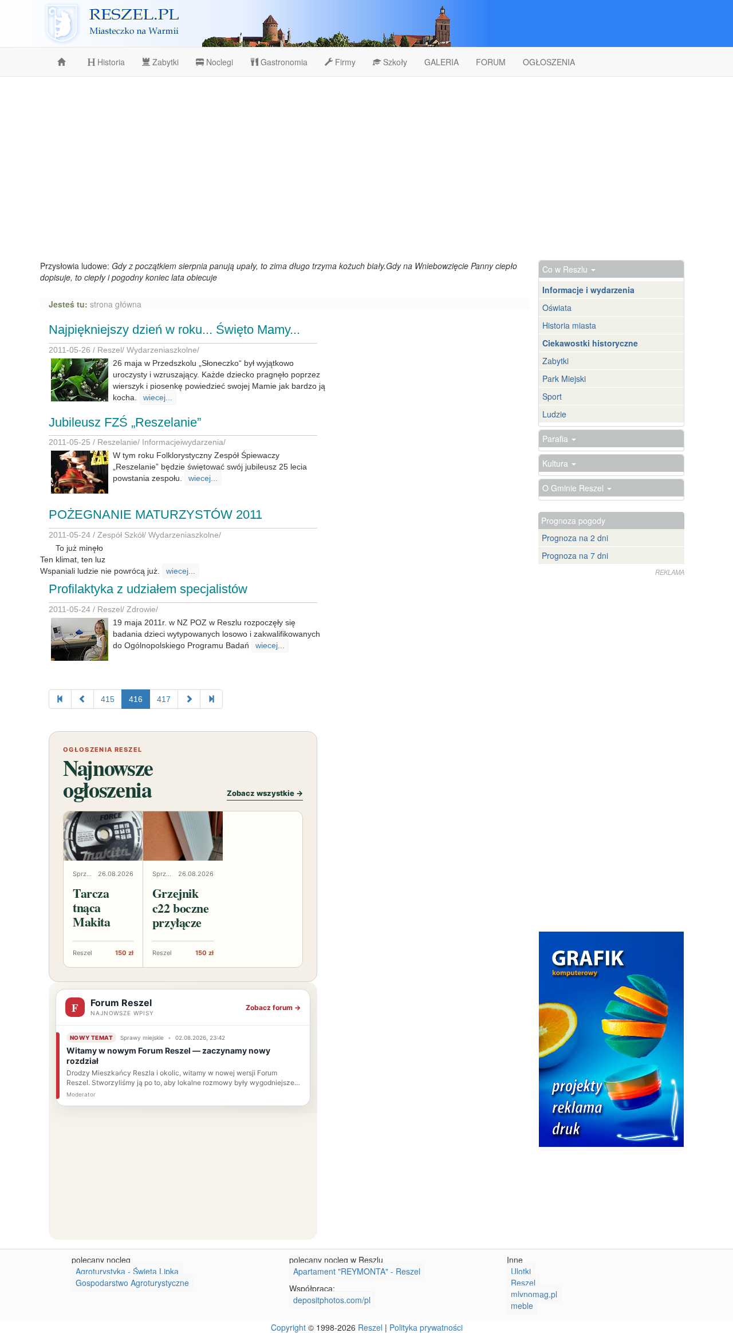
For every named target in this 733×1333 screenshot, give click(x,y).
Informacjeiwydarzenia (182, 442)
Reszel (109, 349)
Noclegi (218, 62)
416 (136, 699)
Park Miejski (564, 378)
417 (164, 699)
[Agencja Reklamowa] (611, 1039)
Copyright (288, 1327)
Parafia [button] (556, 438)
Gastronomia (283, 62)
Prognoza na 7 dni (575, 555)
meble (522, 1305)
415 (108, 699)
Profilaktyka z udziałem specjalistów (148, 589)
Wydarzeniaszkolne (162, 349)
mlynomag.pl (534, 1294)
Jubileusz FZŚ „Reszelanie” (125, 422)
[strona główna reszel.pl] (63, 62)
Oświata (557, 307)
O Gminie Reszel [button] (574, 488)
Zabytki (164, 62)
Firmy (344, 62)
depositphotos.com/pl (332, 1300)
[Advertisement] (366, 168)
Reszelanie (117, 442)
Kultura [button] (556, 463)
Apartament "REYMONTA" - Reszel (356, 1271)
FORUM (491, 62)
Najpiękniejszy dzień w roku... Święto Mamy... (174, 329)
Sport (552, 396)
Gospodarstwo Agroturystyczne (132, 1282)
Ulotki (521, 1271)
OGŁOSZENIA (549, 62)
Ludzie (554, 414)
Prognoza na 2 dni (575, 537)
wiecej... (157, 397)
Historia (110, 62)
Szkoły (394, 62)
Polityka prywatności (426, 1327)
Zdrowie (141, 609)
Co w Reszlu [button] (566, 269)
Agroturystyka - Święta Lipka (127, 1271)
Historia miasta (569, 325)
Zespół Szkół (120, 534)
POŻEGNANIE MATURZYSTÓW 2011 (155, 514)
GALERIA (441, 62)
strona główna (115, 304)
